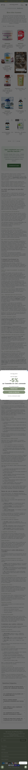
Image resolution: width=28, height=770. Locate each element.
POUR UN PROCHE (14, 392)
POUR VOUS (14, 388)
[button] (25, 767)
